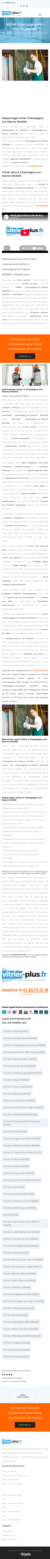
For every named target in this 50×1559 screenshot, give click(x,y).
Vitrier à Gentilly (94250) (16, 1253)
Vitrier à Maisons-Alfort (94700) (19, 1059)
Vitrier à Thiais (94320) (15, 1131)
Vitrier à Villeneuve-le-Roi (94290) (21, 1201)
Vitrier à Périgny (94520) (16, 1356)
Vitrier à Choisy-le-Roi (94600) (19, 1100)
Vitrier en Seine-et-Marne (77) (15, 1475)
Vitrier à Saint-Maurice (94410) (19, 1280)
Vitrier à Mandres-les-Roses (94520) (22, 1336)
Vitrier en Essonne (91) (11, 1484)
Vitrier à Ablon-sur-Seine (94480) (20, 1329)
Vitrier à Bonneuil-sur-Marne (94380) (23, 1259)
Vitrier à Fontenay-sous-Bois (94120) (22, 1073)
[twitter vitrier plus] (24, 6)
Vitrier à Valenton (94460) (17, 1287)
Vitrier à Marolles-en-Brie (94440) (21, 1322)
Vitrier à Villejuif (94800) (16, 1080)
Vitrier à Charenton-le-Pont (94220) (22, 1152)
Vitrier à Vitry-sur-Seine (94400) (20, 1038)
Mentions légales (9, 1539)
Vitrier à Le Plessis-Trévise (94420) (21, 1246)
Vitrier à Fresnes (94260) (16, 1159)
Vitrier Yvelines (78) (10, 1479)
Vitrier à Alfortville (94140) (17, 1094)
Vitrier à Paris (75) (9, 1471)
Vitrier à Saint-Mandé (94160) (18, 1194)
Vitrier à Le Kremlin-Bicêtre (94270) (22, 1180)
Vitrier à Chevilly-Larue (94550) (19, 1208)
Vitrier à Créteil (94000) (15, 1031)
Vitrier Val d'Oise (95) (11, 1520)
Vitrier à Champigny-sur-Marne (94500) (24, 1045)
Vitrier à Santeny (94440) (16, 1350)
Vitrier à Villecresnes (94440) (18, 1308)
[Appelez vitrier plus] (25, 991)
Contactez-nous (9, 1535)
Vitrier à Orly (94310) (13, 1187)
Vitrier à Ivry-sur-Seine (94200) (19, 1066)
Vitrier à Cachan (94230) (16, 1166)
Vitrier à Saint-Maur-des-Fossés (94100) (24, 1052)
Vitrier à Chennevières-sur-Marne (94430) (21, 1223)
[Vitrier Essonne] (25, 375)
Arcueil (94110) (10, 1215)
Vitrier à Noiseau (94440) (16, 1343)
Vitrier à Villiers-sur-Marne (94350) (21, 1145)
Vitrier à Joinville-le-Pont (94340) (20, 1239)
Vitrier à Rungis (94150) (15, 1315)
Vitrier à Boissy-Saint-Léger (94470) (22, 1266)
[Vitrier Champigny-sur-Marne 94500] (25, 720)
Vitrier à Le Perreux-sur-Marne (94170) (23, 1107)
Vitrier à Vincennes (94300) (17, 1087)
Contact (24, 356)
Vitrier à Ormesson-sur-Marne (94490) (23, 1301)
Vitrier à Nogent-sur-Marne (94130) (21, 1138)
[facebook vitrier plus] (22, 6)
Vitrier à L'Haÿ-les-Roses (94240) (20, 1114)
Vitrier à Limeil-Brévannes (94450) (21, 1232)
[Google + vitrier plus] (27, 6)
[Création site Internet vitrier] (25, 1554)
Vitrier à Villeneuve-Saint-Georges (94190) (21, 1123)
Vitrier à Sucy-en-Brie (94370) (18, 1173)
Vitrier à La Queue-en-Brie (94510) (21, 1294)
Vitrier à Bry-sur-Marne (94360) (19, 1273)
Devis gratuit (7, 1531)
